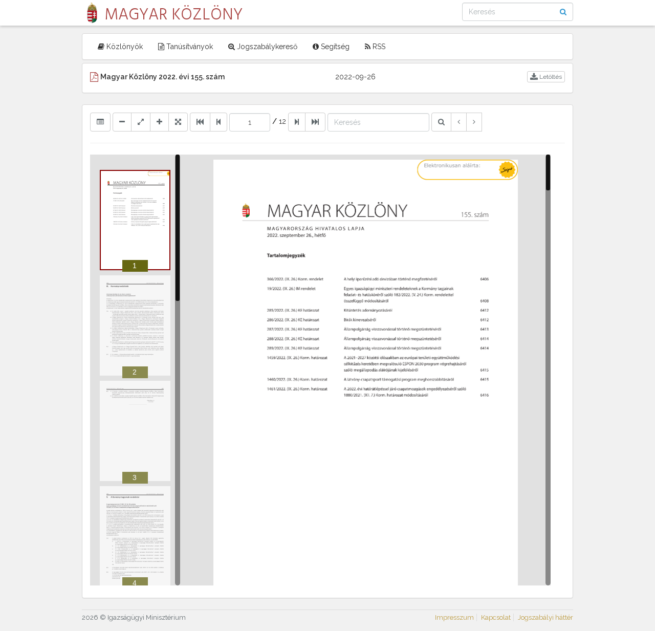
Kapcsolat (496, 617)
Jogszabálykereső (266, 46)
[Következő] (474, 122)
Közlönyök (123, 46)
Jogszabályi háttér (545, 617)
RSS (377, 46)
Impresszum (454, 617)
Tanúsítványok (188, 46)
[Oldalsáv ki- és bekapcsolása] (100, 122)
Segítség (334, 46)
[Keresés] (441, 122)
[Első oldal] (200, 122)
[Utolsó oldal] (315, 122)
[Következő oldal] (296, 122)
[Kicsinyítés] (122, 122)
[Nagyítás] (159, 122)
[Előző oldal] (218, 122)
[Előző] (459, 122)
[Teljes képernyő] (178, 122)
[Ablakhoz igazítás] (140, 122)
